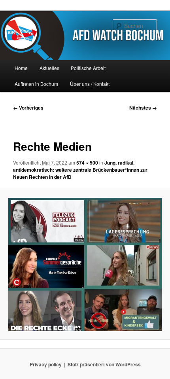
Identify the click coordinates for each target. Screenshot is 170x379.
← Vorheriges (28, 107)
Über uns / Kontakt (90, 83)
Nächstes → (143, 107)
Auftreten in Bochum (36, 83)
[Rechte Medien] (84, 264)
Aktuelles (49, 67)
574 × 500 (87, 162)
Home (21, 67)
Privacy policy (46, 364)
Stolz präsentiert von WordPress (104, 364)
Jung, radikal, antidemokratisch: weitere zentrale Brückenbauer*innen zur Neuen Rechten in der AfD (80, 169)
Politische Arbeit (88, 67)
